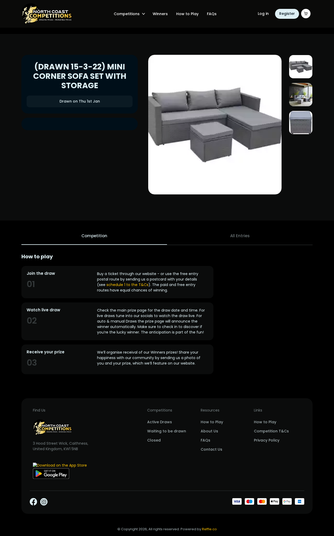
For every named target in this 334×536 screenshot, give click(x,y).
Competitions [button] (127, 13)
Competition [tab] (94, 236)
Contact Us (211, 449)
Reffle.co (209, 529)
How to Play (187, 13)
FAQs (212, 13)
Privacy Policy (266, 440)
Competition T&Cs (271, 431)
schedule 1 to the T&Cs (127, 284)
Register (287, 13)
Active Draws (159, 422)
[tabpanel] (167, 313)
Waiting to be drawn (166, 431)
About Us (209, 431)
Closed (154, 440)
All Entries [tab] (240, 236)
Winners (160, 13)
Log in (263, 13)
